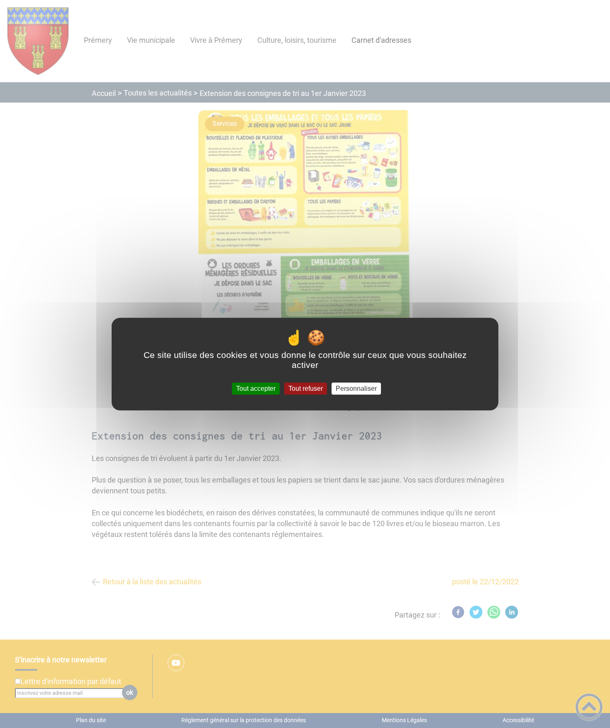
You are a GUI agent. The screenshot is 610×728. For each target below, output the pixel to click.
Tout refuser (305, 388)
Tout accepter (256, 388)
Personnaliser (356, 388)
